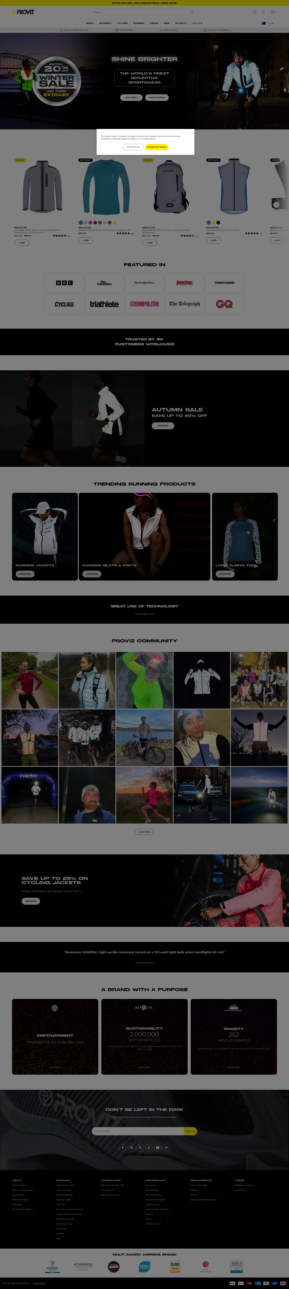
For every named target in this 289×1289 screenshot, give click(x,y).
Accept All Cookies (157, 147)
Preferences (133, 147)
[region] (145, 142)
